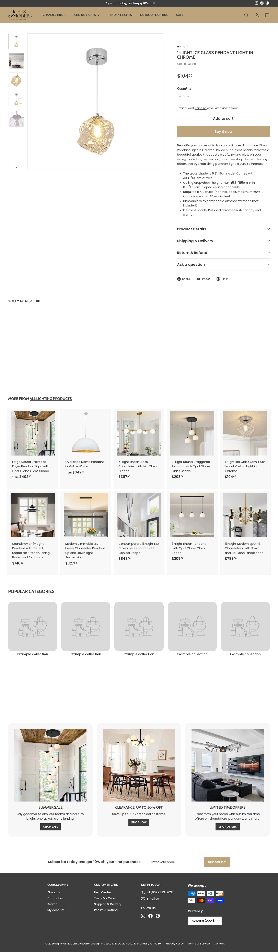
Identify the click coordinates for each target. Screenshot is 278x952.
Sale (180, 15)
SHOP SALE (50, 827)
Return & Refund (192, 252)
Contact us (55, 898)
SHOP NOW (139, 822)
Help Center (102, 892)
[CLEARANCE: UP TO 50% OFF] (139, 765)
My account (56, 910)
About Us (53, 892)
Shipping (201, 108)
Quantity (184, 88)
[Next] (16, 166)
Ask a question (191, 264)
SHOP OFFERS (227, 827)
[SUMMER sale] (50, 765)
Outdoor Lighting (154, 15)
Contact (219, 943)
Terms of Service (199, 943)
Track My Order (105, 898)
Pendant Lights (120, 15)
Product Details (191, 229)
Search (52, 904)
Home (181, 46)
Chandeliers (53, 15)
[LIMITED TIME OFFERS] (228, 765)
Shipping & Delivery (195, 240)
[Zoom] (95, 101)
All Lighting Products (51, 398)
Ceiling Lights (85, 15)
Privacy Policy (175, 943)
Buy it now (223, 131)
